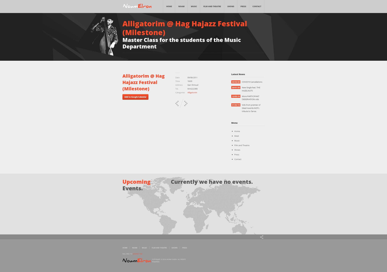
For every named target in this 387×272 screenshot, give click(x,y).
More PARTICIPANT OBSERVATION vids (250, 98)
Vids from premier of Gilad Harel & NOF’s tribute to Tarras (251, 108)
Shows (230, 6)
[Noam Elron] (137, 7)
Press (243, 6)
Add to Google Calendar (135, 97)
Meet (236, 136)
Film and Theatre (212, 6)
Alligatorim (192, 92)
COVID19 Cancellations (252, 82)
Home (169, 6)
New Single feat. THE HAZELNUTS (251, 89)
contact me (137, 254)
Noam (181, 6)
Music (194, 6)
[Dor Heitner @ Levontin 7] (177, 103)
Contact (256, 6)
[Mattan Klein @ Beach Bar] (185, 103)
